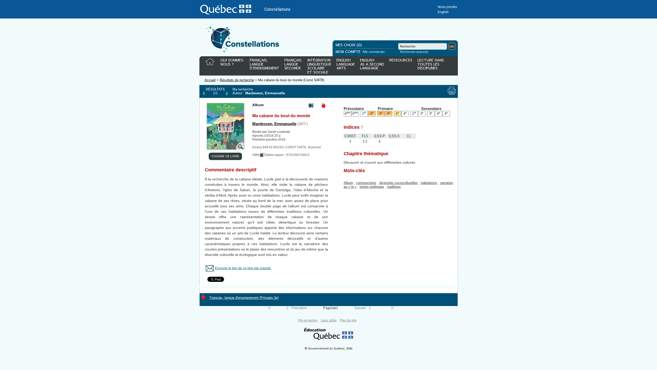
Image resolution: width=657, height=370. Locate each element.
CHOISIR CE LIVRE (225, 156)
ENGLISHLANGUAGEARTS (345, 64)
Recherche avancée (414, 52)
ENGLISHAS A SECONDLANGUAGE (372, 64)
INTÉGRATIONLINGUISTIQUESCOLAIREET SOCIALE (319, 65)
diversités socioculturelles (398, 183)
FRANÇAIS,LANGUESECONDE (293, 64)
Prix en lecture (307, 320)
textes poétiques (372, 187)
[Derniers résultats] (387, 308)
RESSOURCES (400, 60)
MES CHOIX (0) (349, 45)
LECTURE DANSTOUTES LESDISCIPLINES (431, 64)
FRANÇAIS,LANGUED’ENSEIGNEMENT (264, 64)
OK (451, 46)
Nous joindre (447, 7)
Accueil (210, 80)
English (443, 12)
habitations (429, 183)
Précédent (299, 308)
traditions (394, 187)
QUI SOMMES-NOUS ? (232, 62)
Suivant (360, 308)
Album (348, 183)
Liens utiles (329, 320)
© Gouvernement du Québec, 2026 (328, 348)
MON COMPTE (361, 51)
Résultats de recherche (237, 80)
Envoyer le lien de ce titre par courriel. (243, 268)
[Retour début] (269, 308)
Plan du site (348, 320)
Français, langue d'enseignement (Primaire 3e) (244, 298)
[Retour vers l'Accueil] (210, 62)
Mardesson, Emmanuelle (274, 124)
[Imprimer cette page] (452, 90)
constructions (366, 183)
